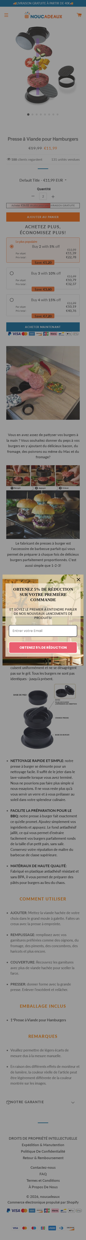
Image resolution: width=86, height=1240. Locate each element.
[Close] (78, 580)
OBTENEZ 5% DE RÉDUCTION (43, 647)
